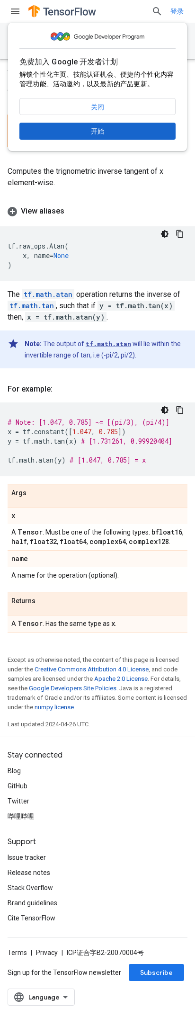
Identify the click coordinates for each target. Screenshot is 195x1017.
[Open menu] (15, 11)
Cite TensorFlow (31, 918)
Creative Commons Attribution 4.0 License (92, 669)
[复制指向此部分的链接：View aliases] (73, 211)
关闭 (97, 107)
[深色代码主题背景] (164, 233)
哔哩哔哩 (21, 816)
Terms (17, 952)
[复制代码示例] (179, 233)
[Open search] (157, 11)
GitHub (17, 786)
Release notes (29, 872)
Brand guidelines (32, 903)
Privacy (47, 952)
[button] (97, 211)
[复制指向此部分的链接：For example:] (62, 389)
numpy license (54, 707)
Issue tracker (27, 857)
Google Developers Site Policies (72, 688)
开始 (97, 131)
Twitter (18, 801)
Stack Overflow (30, 888)
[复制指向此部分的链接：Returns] (44, 601)
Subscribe (156, 972)
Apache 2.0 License (121, 678)
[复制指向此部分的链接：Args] (36, 493)
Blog (14, 771)
